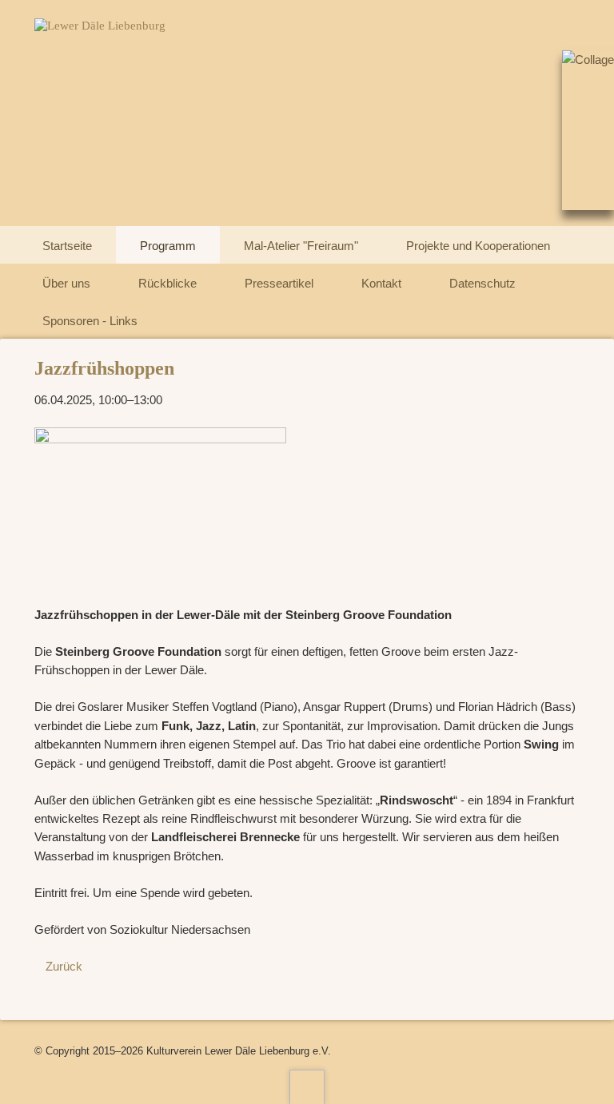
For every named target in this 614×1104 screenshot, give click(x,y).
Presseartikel (279, 283)
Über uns (66, 283)
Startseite (67, 245)
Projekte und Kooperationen (478, 245)
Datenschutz (482, 283)
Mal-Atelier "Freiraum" (301, 245)
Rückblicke (167, 283)
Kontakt (381, 283)
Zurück (64, 966)
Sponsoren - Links (90, 321)
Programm (168, 245)
